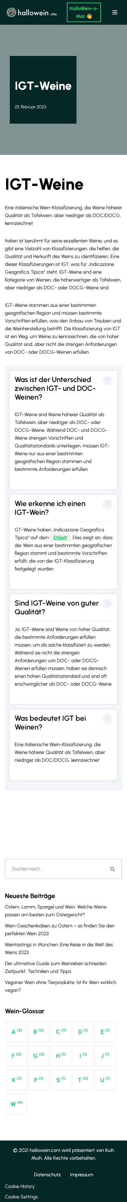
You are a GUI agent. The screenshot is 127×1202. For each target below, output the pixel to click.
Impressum (81, 1175)
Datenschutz (47, 1175)
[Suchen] (113, 869)
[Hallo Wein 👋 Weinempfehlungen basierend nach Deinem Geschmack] (31, 12)
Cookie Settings (21, 1197)
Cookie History (20, 1186)
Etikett (60, 537)
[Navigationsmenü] (114, 12)
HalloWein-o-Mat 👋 (83, 12)
